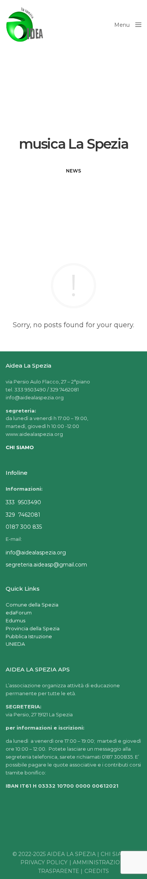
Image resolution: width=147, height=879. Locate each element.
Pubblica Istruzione (29, 636)
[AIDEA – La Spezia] (24, 24)
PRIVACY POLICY (43, 862)
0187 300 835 (24, 526)
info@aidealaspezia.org (36, 552)
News (73, 171)
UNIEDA (15, 644)
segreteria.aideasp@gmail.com (46, 564)
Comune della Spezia (32, 605)
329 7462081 (23, 514)
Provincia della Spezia (33, 628)
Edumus (15, 620)
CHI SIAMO (116, 854)
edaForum (19, 613)
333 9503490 (23, 502)
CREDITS (96, 871)
